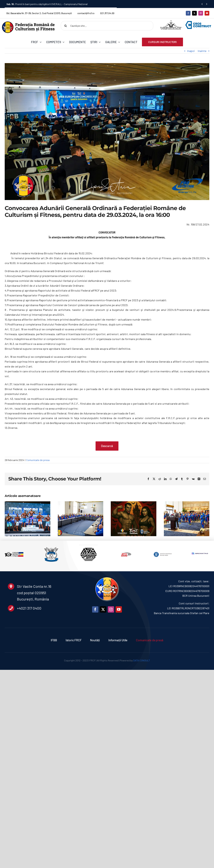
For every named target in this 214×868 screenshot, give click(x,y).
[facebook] (188, 13)
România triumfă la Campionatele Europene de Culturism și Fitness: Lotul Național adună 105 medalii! (182, 530)
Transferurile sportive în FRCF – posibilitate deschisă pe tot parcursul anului (52, 4)
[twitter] (194, 13)
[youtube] (207, 13)
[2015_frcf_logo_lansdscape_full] (107, 577)
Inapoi (191, 51)
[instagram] (200, 13)
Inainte (202, 51)
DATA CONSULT (141, 660)
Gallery (31, 524)
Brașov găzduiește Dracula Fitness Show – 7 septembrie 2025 (130, 535)
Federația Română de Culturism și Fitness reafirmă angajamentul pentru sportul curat (76, 530)
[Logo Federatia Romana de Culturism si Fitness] (28, 23)
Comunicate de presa (38, 459)
